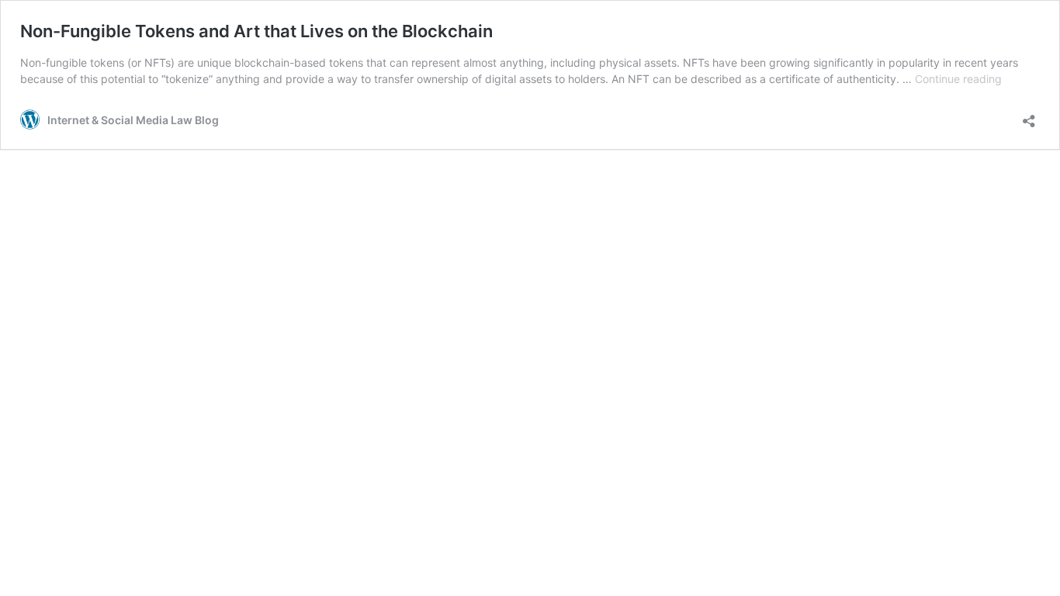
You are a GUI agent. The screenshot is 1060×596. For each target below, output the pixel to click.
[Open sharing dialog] (1029, 116)
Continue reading (958, 78)
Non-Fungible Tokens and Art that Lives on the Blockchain (256, 31)
